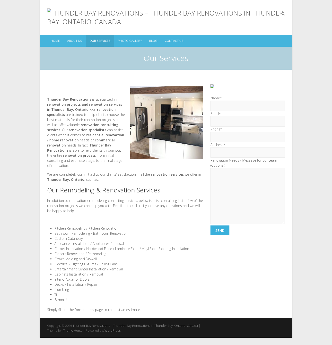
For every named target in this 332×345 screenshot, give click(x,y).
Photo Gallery (130, 40)
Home (55, 40)
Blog (153, 40)
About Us (74, 40)
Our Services (100, 40)
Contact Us (174, 40)
